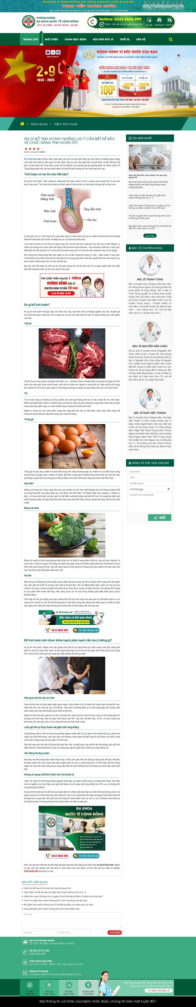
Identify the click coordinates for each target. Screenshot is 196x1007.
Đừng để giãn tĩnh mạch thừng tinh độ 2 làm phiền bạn (51, 908)
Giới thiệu (51, 39)
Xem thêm (150, 235)
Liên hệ (140, 39)
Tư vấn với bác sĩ (158, 990)
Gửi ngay (114, 932)
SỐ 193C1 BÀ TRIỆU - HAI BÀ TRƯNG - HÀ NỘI (51, 943)
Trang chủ (30, 39)
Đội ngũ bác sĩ (103, 39)
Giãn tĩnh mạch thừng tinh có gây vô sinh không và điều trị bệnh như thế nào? (63, 896)
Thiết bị (124, 39)
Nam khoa (39, 124)
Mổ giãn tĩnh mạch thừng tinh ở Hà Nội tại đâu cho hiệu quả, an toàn (58, 904)
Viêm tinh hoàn (66, 124)
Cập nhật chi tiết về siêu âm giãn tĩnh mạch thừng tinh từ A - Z (54, 892)
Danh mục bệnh (75, 39)
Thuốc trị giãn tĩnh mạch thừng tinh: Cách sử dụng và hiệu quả (55, 900)
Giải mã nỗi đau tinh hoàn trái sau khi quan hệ (47, 888)
